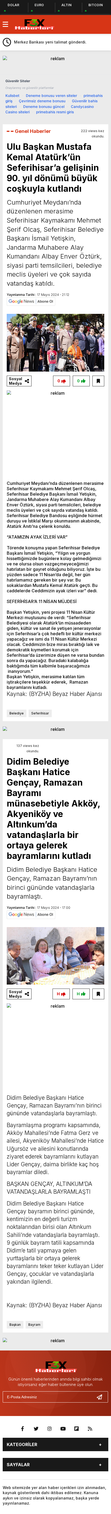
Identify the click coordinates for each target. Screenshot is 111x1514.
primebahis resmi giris (55, 112)
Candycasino (82, 106)
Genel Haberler (33, 131)
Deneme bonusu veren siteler (51, 95)
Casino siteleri (17, 112)
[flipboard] (76, 1429)
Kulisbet (12, 95)
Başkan (15, 1325)
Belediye (16, 713)
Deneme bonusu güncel (43, 106)
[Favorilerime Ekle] (98, 381)
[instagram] (49, 1429)
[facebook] (22, 1429)
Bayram (34, 1325)
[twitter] (36, 1429)
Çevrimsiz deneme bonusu (42, 101)
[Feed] (90, 1429)
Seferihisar (40, 713)
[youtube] (63, 1429)
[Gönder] (101, 1397)
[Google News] (31, 301)
